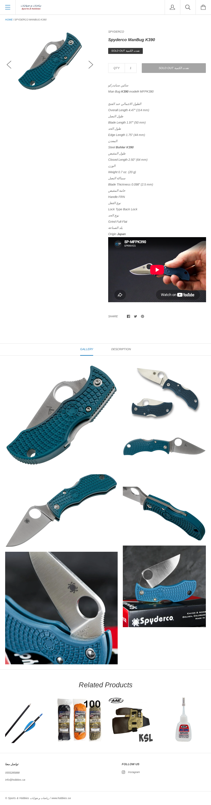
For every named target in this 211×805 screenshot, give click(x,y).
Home (9, 19)
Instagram (134, 772)
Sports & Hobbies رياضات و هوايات (28, 798)
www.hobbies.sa (61, 798)
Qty (117, 68)
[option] (50, 61)
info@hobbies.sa (15, 779)
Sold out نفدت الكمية (174, 68)
